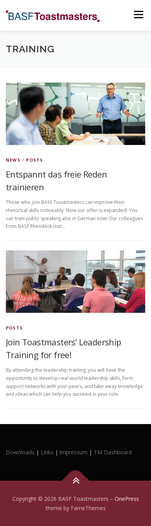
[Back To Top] (75, 480)
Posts (34, 160)
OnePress (127, 498)
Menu (138, 14)
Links (47, 452)
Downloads (21, 452)
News (13, 160)
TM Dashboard (113, 452)
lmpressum (74, 452)
